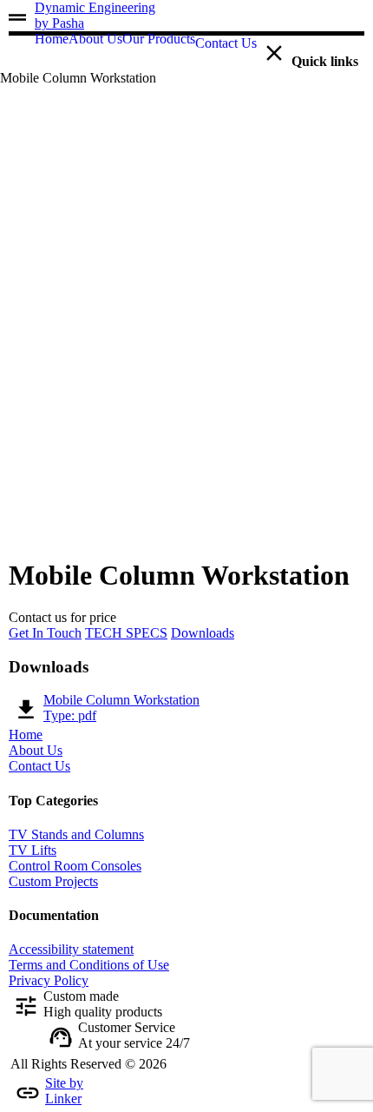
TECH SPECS (126, 633)
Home (26, 734)
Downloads (202, 633)
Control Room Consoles (75, 865)
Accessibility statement (71, 949)
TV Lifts (32, 850)
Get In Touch (45, 633)
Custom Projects (53, 881)
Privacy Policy (48, 980)
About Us (35, 750)
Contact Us (39, 765)
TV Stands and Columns (76, 834)
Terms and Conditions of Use (89, 964)
